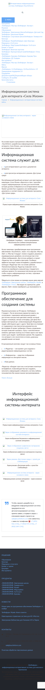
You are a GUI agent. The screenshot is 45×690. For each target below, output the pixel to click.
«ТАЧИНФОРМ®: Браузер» (11, 594)
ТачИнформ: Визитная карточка (13, 50)
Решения (5, 28)
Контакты (10, 80)
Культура (5, 39)
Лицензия (18, 75)
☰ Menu (8, 20)
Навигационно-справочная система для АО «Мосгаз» (20, 616)
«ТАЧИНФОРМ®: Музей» (10, 587)
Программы (6, 23)
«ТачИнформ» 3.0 (19, 69)
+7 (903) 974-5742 (27, 524)
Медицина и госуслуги (10, 564)
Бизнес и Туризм (7, 47)
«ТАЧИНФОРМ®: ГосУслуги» (12, 592)
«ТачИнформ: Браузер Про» (27, 56)
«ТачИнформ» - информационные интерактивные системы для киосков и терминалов (22, 667)
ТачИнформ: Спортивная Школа (13, 36)
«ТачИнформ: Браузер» (10, 56)
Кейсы (4, 65)
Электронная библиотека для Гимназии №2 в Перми (20, 620)
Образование (6, 30)
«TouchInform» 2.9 (31, 69)
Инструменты (6, 60)
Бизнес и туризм (7, 566)
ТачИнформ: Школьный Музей (12, 34)
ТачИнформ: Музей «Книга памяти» (14, 612)
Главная (4, 100)
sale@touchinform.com (20, 519)
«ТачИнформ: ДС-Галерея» (11, 58)
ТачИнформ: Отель (33, 52)
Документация (7, 75)
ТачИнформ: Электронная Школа (13, 32)
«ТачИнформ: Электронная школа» (14, 282)
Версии (4, 67)
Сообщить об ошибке (9, 78)
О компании (11, 82)
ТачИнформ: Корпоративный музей (14, 52)
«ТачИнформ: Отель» (9, 285)
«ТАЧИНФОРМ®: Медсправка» (12, 590)
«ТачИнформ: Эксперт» (25, 26)
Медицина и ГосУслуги (10, 43)
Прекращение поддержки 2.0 (12, 71)
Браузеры (5, 54)
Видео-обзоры (27, 75)
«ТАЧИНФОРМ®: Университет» (13, 585)
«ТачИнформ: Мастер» (9, 26)
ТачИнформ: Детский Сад (34, 32)
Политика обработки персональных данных (17, 650)
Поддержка (6, 73)
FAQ (13, 75)
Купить (4, 80)
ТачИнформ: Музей (8, 41)
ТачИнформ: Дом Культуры (24, 41)
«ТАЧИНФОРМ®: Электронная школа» (15, 583)
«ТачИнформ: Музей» (34, 282)
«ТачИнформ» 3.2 (8, 69)
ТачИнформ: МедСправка (11, 45)
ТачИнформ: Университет (33, 36)
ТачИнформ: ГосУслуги (28, 45)
